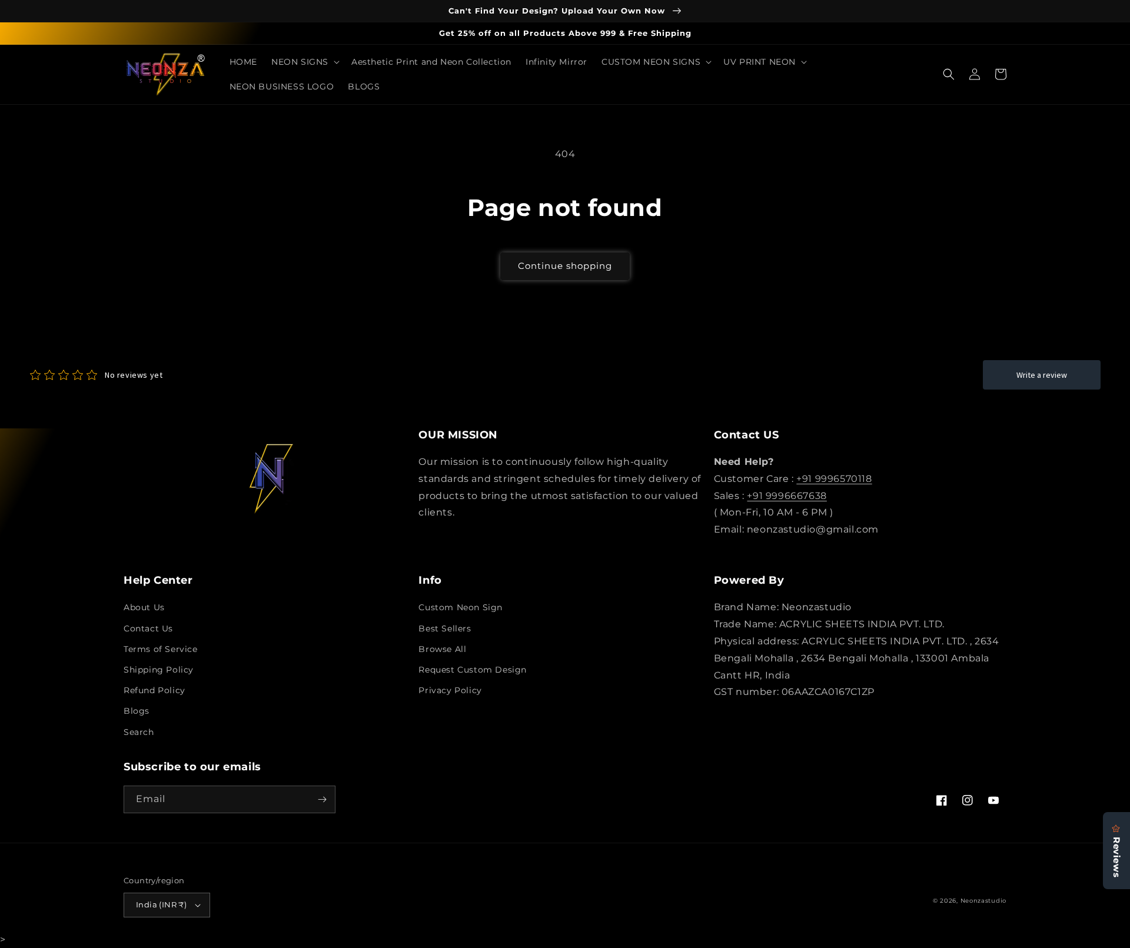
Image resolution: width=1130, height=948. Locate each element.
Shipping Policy (159, 669)
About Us (144, 607)
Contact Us (148, 628)
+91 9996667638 (786, 495)
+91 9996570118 (834, 478)
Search (139, 732)
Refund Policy (154, 690)
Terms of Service (161, 649)
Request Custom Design (472, 669)
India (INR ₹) (161, 904)
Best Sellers (444, 628)
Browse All (442, 649)
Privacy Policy (449, 690)
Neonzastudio (983, 900)
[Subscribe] (322, 799)
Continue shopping (565, 265)
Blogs (136, 711)
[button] (304, 61)
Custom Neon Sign (460, 607)
